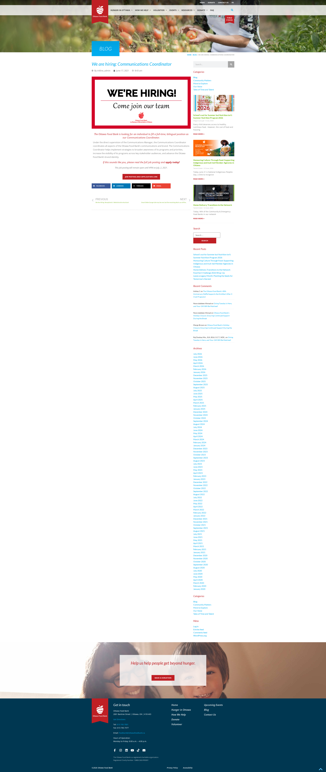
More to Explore (200, 83)
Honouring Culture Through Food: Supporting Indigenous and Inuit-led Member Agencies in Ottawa (213, 163)
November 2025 (200, 378)
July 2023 (197, 464)
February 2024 (199, 442)
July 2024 (197, 427)
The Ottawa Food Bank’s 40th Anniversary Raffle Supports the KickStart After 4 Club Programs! (212, 294)
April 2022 (198, 506)
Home (189, 55)
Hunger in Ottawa (120, 10)
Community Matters (202, 80)
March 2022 (198, 509)
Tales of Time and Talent (203, 89)
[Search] (231, 64)
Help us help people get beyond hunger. (163, 663)
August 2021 (199, 531)
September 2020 (200, 564)
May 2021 (197, 540)
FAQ (212, 10)
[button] (232, 10)
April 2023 (198, 473)
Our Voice (197, 86)
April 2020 (198, 580)
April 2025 (198, 399)
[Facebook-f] (115, 750)
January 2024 (199, 445)
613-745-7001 (122, 724)
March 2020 (198, 583)
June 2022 (197, 500)
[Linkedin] (126, 750)
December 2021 (200, 519)
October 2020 (199, 561)
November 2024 (200, 415)
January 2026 (199, 372)
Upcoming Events (213, 705)
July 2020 (197, 570)
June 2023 (197, 467)
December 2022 (200, 482)
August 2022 (199, 494)
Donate (211, 2)
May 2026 (197, 360)
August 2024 (199, 424)
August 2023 (199, 460)
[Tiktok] (138, 750)
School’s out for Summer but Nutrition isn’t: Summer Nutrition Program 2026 (212, 116)
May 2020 (197, 577)
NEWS (202, 2)
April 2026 (198, 363)
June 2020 (197, 573)
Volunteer (159, 10)
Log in (196, 626)
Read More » (198, 134)
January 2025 (199, 409)
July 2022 (197, 497)
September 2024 (200, 421)
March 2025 (198, 402)
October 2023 (199, 454)
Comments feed (200, 632)
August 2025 (199, 387)
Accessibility (188, 768)
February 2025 (199, 406)
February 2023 (199, 476)
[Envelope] (144, 750)
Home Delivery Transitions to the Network (212, 205)
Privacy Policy (172, 768)
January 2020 (199, 589)
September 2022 (200, 491)
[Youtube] (132, 750)
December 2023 (200, 448)
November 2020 (200, 558)
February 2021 (199, 549)
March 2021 (198, 546)
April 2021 (198, 543)
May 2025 (197, 396)
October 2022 (199, 488)
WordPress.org (200, 635)
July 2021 (197, 534)
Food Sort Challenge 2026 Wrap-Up (209, 273)
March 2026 (198, 366)
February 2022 (199, 512)
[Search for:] (206, 235)
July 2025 (197, 390)
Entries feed (198, 629)
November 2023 (200, 451)
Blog (195, 55)
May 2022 (197, 503)
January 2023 (199, 479)
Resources (186, 10)
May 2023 (197, 470)
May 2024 (197, 433)
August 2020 (199, 567)
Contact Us (223, 2)
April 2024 (198, 436)
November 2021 (200, 522)
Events (172, 10)
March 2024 (198, 439)
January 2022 (199, 515)
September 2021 (200, 528)
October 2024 (199, 418)
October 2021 (199, 525)
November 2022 (200, 485)
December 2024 (200, 412)
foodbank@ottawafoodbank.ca (132, 733)
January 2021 (199, 552)
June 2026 (197, 357)
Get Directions (119, 719)
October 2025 (199, 381)
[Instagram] (121, 750)
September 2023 (200, 457)
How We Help (141, 10)
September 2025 (200, 384)
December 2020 (200, 555)
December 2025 (200, 375)
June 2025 (197, 393)
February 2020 (199, 586)
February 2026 (199, 369)
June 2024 (197, 430)
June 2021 (197, 537)
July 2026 (197, 354)
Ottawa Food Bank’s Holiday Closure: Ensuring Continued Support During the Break (211, 315)
